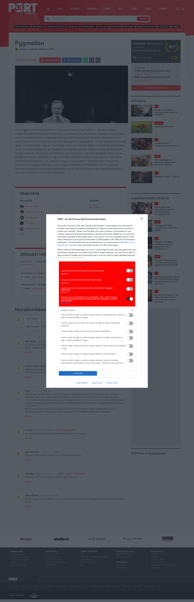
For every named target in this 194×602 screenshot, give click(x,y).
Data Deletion (82, 383)
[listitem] (97, 264)
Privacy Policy (112, 383)
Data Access (97, 383)
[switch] (129, 270)
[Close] (142, 219)
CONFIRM (78, 373)
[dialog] (97, 301)
